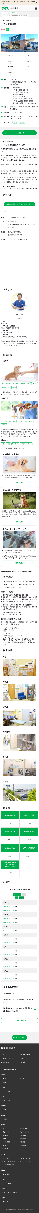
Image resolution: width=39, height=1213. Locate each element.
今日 (24, 894)
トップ (3, 1054)
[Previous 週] (15, 894)
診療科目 (10, 61)
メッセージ (23, 1058)
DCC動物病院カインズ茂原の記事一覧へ (18, 204)
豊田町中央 (6, 1132)
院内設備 (10, 67)
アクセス (10, 56)
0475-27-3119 (17, 112)
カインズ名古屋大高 (27, 1161)
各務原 (5, 1119)
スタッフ (28, 56)
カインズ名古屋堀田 (8, 1165)
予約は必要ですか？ (9, 993)
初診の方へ (29, 61)
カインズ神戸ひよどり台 (10, 1192)
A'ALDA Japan (5, 1062)
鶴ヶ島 (5, 1082)
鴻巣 (22, 1079)
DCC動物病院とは (25, 1054)
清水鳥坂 (23, 1138)
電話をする (20, 133)
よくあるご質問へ (19, 1020)
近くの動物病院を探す (7, 1069)
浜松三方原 (24, 1129)
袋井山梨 (5, 1145)
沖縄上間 (5, 1202)
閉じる (36, 3)
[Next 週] (19, 894)
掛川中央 (23, 1135)
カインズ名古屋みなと (9, 1161)
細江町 (23, 1142)
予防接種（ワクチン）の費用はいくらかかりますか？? (18, 1000)
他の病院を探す (21, 1037)
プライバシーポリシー (7, 1058)
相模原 (5, 1110)
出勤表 (10, 72)
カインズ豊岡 (25, 1132)
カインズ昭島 (6, 1100)
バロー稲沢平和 (25, 1158)
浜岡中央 (5, 1135)
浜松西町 (5, 1148)
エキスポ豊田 (6, 1158)
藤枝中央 (23, 1145)
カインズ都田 (6, 1142)
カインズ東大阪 (7, 1183)
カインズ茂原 (6, 1091)
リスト (21, 898)
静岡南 (5, 1138)
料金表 (29, 67)
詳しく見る (19, 482)
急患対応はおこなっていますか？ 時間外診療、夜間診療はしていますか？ (18, 1009)
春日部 (5, 1079)
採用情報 (22, 1062)
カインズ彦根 (6, 1174)
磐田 (4, 1129)
